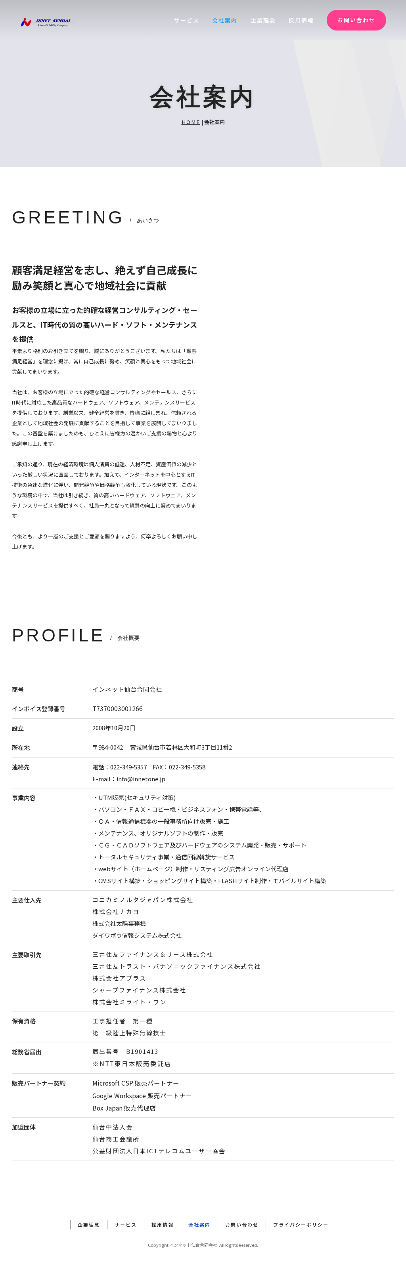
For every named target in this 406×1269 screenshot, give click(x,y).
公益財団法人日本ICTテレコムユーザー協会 (159, 1151)
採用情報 (301, 20)
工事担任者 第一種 (122, 1021)
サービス (186, 20)
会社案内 (224, 20)
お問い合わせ (356, 20)
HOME (191, 122)
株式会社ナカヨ (116, 911)
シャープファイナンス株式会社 (139, 990)
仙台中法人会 (112, 1127)
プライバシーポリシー (301, 1224)
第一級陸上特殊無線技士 (129, 1033)
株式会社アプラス (119, 978)
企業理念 (263, 20)
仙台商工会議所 (116, 1139)
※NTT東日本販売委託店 (132, 1063)
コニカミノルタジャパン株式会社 (142, 899)
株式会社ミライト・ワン (129, 1002)
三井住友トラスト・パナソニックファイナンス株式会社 (176, 966)
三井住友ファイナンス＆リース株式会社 (152, 954)
